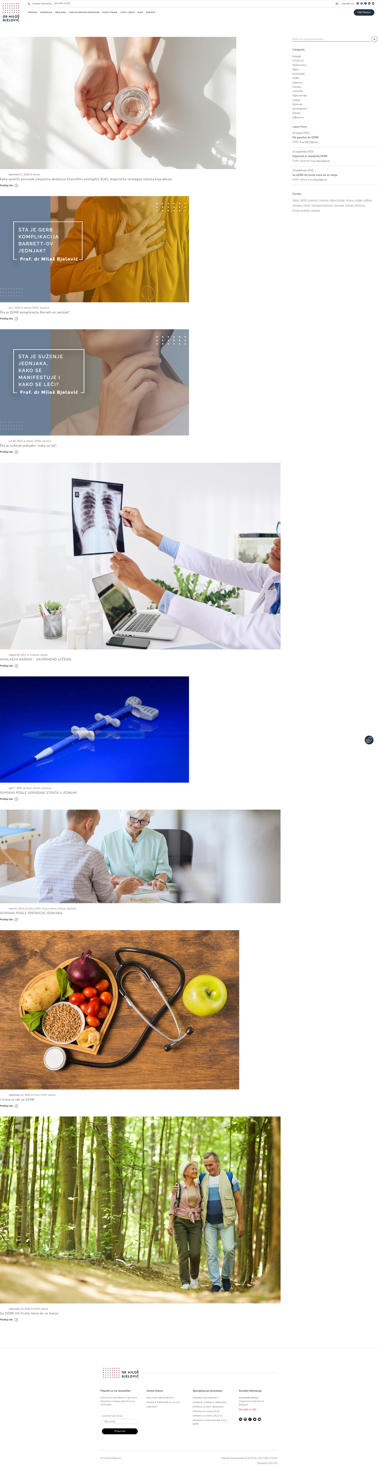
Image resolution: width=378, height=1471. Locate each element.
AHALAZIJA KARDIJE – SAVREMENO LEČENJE (36, 659)
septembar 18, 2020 (19, 1308)
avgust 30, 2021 (17, 654)
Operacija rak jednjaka (208, 1407)
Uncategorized (299, 108)
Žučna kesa (298, 117)
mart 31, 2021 (16, 908)
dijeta (295, 200)
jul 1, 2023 (15, 307)
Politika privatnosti (160, 1398)
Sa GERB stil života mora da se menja (29, 1313)
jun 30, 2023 (16, 441)
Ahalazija (34, 654)
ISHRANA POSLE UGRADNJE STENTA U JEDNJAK (38, 793)
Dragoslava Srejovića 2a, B (251, 1401)
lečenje (368, 200)
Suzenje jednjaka (301, 210)
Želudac (296, 112)
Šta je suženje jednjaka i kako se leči (28, 445)
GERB (35, 307)
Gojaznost (297, 82)
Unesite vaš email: (112, 1416)
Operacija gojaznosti (322, 205)
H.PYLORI (297, 91)
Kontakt (152, 1407)
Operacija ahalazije (206, 1411)
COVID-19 (297, 60)
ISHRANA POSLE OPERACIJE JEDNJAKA (31, 913)
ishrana (349, 200)
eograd (244, 1404)
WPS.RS (273, 1463)
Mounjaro (297, 205)
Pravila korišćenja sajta (163, 1402)
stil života (360, 205)
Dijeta (29, 788)
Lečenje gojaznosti (206, 1398)
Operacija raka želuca (208, 1416)
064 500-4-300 (62, 3)
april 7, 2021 (16, 788)
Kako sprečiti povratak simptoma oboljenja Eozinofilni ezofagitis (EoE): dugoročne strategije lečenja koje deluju (86, 179)
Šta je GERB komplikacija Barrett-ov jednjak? (35, 312)
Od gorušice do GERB (305, 137)
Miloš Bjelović (311, 142)
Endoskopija (298, 73)
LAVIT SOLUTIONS (267, 1458)
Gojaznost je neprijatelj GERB (309, 156)
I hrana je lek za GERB (17, 1099)
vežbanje (315, 210)
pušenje (349, 205)
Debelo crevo (299, 64)
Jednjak (36, 174)
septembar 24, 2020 (19, 1095)
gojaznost (313, 200)
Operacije (339, 205)
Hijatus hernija (49, 908)
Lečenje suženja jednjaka (210, 1402)
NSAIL (306, 205)
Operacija (46, 788)
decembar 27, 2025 (19, 174)
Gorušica (44, 307)
